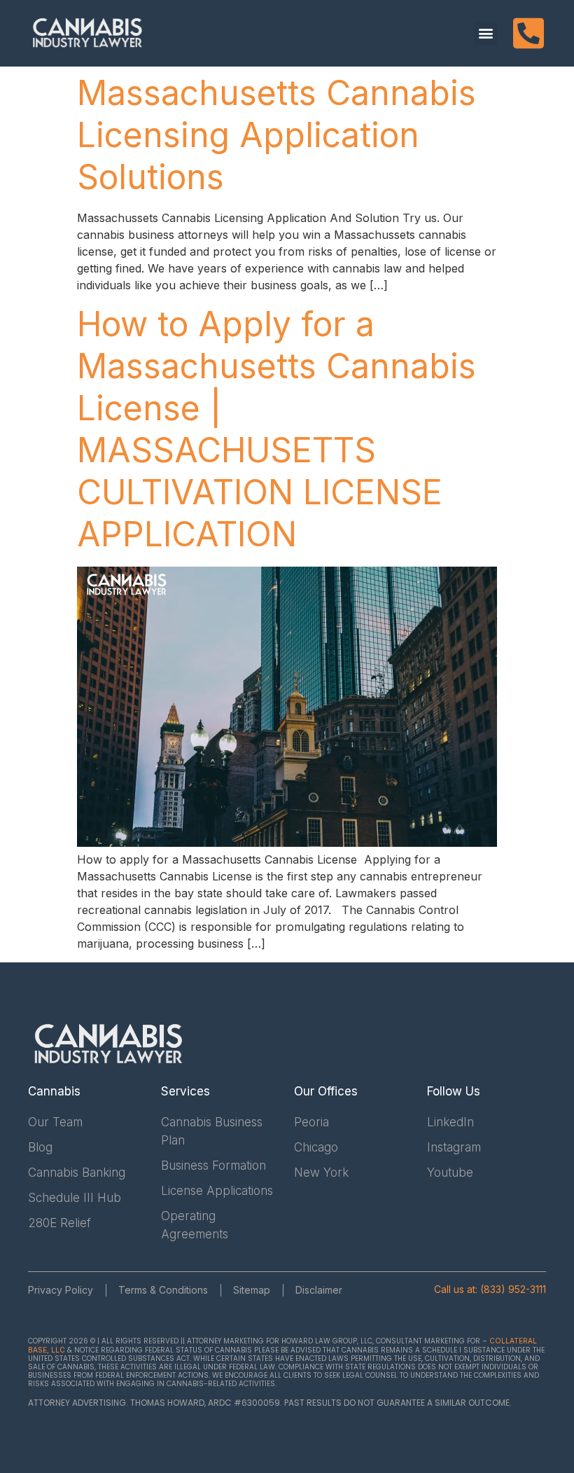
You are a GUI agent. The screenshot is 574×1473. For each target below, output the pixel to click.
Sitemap (251, 1290)
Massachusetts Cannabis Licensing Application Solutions (276, 135)
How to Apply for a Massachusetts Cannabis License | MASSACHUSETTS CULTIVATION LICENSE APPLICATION (276, 429)
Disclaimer (318, 1290)
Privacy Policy (60, 1290)
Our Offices (326, 1091)
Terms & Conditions (163, 1290)
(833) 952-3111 (513, 1289)
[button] (485, 33)
